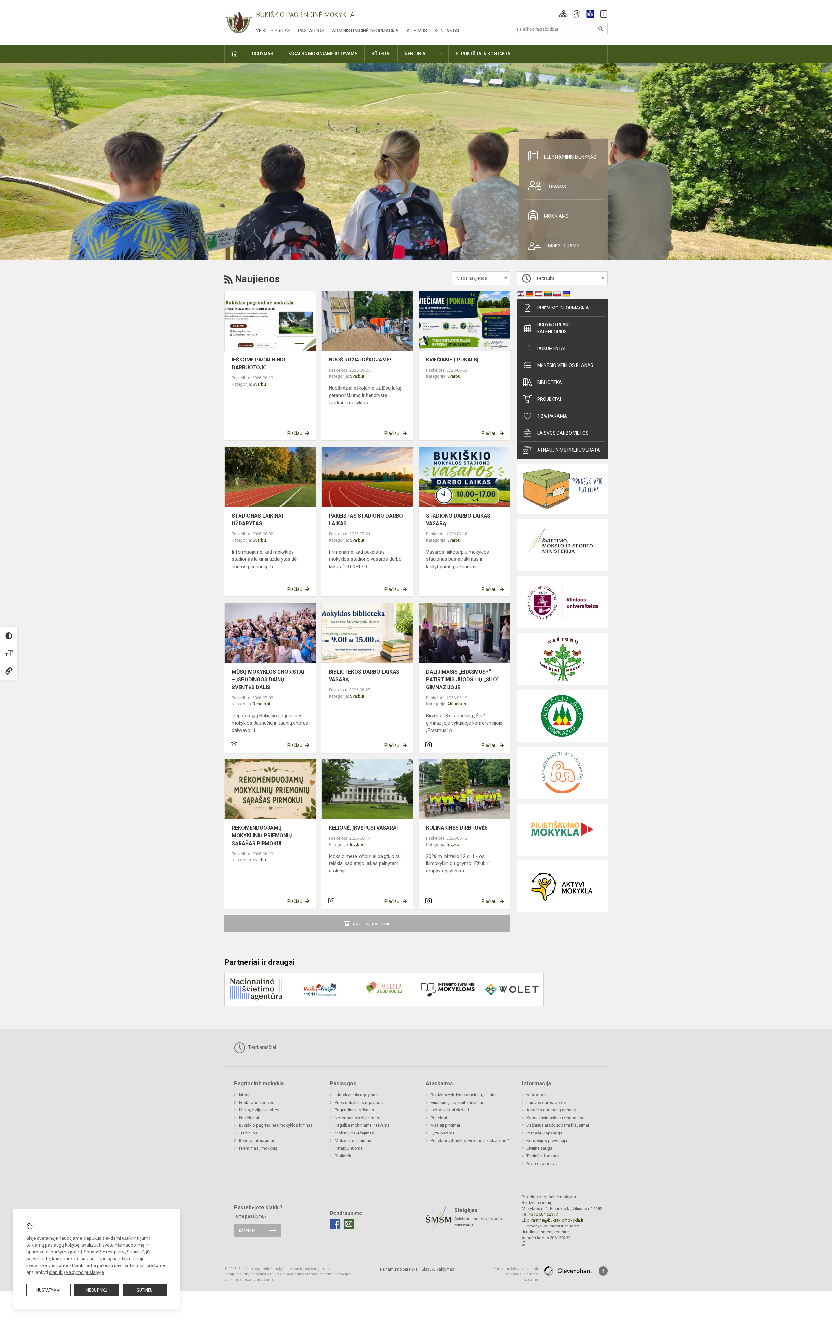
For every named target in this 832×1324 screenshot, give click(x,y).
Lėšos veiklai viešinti (450, 1110)
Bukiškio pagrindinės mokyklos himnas (276, 1125)
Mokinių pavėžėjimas (354, 1133)
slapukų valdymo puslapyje (76, 1272)
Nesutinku (96, 1290)
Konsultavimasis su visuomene (555, 1117)
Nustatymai (48, 1290)
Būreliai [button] (381, 53)
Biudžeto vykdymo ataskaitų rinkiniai (465, 1094)
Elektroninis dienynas (570, 157)
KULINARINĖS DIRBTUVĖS (457, 828)
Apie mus (417, 30)
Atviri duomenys (541, 1163)
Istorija (245, 1094)
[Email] (349, 1224)
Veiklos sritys (273, 30)
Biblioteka (549, 382)
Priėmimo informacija (563, 307)
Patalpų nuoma (349, 1148)
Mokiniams (556, 216)
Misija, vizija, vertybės (259, 1110)
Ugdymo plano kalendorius (554, 328)
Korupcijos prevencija (546, 1140)
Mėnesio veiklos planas (565, 365)
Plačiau (294, 433)
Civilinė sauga (539, 1148)
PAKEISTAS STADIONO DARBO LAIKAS (366, 520)
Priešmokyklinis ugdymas (359, 1102)
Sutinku (145, 1290)
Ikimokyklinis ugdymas (356, 1094)
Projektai (549, 399)
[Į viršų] (603, 1271)
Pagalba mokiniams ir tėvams (362, 1125)
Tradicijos (248, 1133)
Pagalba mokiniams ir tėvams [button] (322, 53)
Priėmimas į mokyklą (258, 1148)
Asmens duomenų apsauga (552, 1110)
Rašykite (247, 1230)
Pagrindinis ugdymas (354, 1110)
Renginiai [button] (416, 53)
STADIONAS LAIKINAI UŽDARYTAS (257, 520)
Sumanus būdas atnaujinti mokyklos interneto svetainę (515, 1274)
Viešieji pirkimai (445, 1125)
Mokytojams (563, 245)
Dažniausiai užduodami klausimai (557, 1125)
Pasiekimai (249, 1117)
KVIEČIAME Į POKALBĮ (452, 360)
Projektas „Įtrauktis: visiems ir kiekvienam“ (470, 1140)
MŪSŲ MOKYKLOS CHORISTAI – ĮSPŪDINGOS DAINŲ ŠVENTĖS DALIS (268, 679)
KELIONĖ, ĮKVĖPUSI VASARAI (363, 828)
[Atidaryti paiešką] (600, 28)
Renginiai (261, 703)
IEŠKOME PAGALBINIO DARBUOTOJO (258, 364)
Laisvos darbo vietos (563, 433)
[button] (563, 14)
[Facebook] (335, 1224)
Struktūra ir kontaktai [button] (484, 53)
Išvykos (357, 844)
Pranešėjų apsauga (544, 1133)
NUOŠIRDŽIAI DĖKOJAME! (360, 360)
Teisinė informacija (544, 1155)
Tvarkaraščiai (261, 1047)
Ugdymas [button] (262, 53)
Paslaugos (311, 30)
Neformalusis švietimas (357, 1117)
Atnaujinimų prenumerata (568, 449)
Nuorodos (536, 1094)
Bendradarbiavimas (257, 1140)
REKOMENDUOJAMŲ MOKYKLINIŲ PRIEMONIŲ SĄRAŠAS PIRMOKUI (262, 835)
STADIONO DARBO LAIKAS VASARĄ (458, 520)
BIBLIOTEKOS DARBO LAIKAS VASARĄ (364, 676)
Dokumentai (551, 348)
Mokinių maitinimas (353, 1140)
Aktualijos (456, 703)
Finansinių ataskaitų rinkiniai (457, 1102)
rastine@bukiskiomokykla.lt (557, 1220)
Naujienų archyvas (371, 924)
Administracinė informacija (365, 30)
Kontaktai (447, 30)
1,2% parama (552, 416)
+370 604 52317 (543, 1214)
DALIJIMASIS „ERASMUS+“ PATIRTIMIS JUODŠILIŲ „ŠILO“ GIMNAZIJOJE (462, 679)
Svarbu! (260, 384)
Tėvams (557, 186)
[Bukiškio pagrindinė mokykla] (240, 21)
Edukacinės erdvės (256, 1102)
